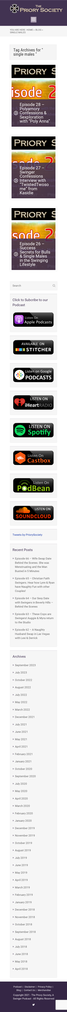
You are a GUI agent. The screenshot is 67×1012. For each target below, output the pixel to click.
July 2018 (21, 946)
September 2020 (25, 776)
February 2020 (24, 813)
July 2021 (21, 724)
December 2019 (25, 828)
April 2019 (21, 880)
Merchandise (44, 990)
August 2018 (23, 939)
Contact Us (29, 990)
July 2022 (21, 694)
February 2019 (24, 894)
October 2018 (23, 924)
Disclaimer (30, 986)
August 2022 (23, 687)
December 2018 (25, 909)
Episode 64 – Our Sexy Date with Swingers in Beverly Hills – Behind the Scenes (34, 602)
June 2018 (21, 954)
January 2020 (23, 820)
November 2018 (25, 917)
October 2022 (23, 680)
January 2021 (23, 761)
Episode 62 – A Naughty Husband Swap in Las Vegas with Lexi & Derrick (32, 634)
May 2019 (21, 872)
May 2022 (21, 702)
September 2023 (25, 665)
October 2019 (23, 843)
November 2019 (25, 835)
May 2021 (21, 739)
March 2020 (22, 805)
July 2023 (21, 672)
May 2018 (21, 961)
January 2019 (23, 902)
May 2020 (21, 791)
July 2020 (21, 783)
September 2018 (25, 932)
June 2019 (21, 865)
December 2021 (25, 717)
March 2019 (22, 887)
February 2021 (24, 754)
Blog (18, 990)
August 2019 (23, 850)
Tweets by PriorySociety (27, 534)
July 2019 (21, 857)
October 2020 (23, 769)
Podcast (17, 986)
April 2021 (21, 746)
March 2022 (22, 709)
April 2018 (21, 968)
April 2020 (21, 798)
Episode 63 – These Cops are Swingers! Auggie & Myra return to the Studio (34, 618)
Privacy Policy (45, 986)
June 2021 (21, 731)
